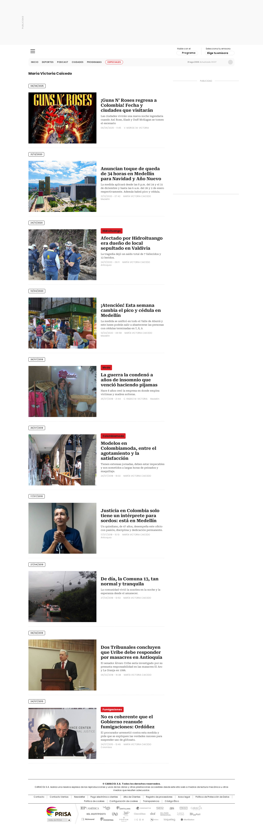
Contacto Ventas (59, 796)
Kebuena (194, 813)
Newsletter (223, 62)
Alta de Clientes (131, 796)
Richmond (87, 818)
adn (183, 807)
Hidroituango (112, 231)
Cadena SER (159, 807)
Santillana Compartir (142, 807)
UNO (113, 813)
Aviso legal (184, 796)
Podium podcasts (123, 818)
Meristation (187, 818)
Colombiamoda (113, 436)
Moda (106, 367)
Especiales (114, 62)
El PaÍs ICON (138, 818)
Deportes (47, 62)
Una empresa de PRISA (59, 811)
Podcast (62, 62)
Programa (188, 53)
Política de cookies (94, 801)
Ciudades (77, 62)
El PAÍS (89, 807)
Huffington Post (94, 813)
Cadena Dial (151, 813)
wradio (124, 813)
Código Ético (172, 801)
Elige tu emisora (217, 53)
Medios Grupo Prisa (59, 820)
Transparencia (151, 801)
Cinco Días (138, 813)
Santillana (122, 807)
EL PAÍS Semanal (164, 813)
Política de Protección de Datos (212, 796)
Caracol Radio (131, 51)
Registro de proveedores (159, 796)
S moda (153, 818)
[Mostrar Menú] (32, 51)
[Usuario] (230, 62)
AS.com (171, 807)
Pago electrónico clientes (104, 796)
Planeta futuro (179, 813)
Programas (94, 62)
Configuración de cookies (123, 801)
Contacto (39, 796)
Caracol (196, 807)
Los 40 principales (105, 807)
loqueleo (169, 818)
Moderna (106, 818)
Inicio (34, 62)
